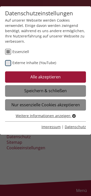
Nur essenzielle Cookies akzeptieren (45, 105)
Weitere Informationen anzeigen (44, 115)
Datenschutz (75, 126)
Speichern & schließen (45, 90)
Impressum (51, 126)
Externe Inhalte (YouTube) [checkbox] (34, 62)
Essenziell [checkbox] (20, 51)
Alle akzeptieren (45, 77)
